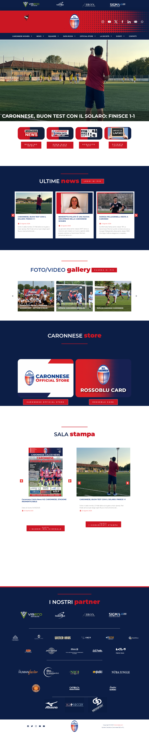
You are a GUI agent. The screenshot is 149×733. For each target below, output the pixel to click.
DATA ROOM (68, 36)
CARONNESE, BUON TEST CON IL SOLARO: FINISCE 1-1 (68, 116)
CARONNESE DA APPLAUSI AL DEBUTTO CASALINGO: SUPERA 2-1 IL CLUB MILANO (115, 219)
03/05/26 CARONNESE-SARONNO (71, 308)
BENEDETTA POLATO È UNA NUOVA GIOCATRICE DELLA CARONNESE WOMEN (33, 219)
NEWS (38, 36)
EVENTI (119, 36)
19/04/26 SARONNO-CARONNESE (110, 308)
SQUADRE (52, 36)
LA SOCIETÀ (104, 36)
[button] (16, 80)
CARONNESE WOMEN (20, 36)
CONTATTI (133, 36)
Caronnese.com (118, 725)
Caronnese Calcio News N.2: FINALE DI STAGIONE (43, 499)
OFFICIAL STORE (86, 36)
